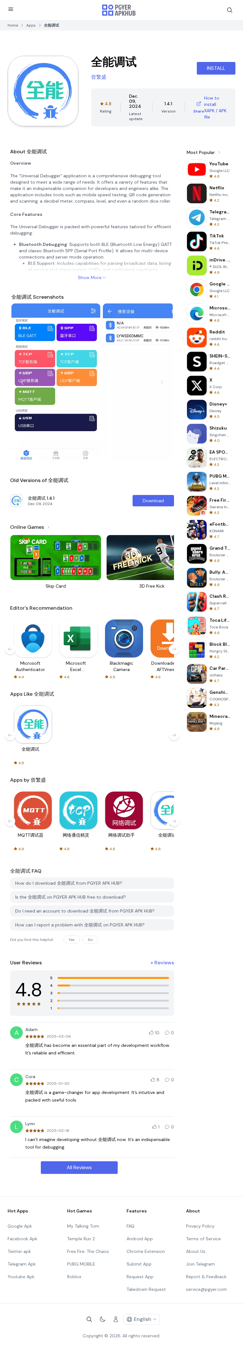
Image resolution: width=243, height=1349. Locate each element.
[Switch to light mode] (102, 1319)
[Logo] (119, 10)
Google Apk (20, 1226)
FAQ (130, 1226)
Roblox (74, 1276)
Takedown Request (146, 1289)
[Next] (162, 382)
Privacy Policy (200, 1226)
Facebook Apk (22, 1239)
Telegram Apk (22, 1264)
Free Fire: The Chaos (88, 1251)
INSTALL (216, 68)
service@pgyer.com (206, 1289)
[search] (229, 10)
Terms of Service (203, 1239)
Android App (140, 1239)
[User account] (116, 1319)
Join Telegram (200, 1264)
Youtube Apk (21, 1276)
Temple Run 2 (81, 1239)
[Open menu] (11, 9)
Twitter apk (19, 1251)
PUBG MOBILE (81, 1264)
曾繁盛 (98, 77)
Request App (140, 1276)
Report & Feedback (206, 1276)
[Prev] (22, 382)
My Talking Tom (83, 1226)
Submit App (139, 1264)
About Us (195, 1251)
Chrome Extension (146, 1251)
